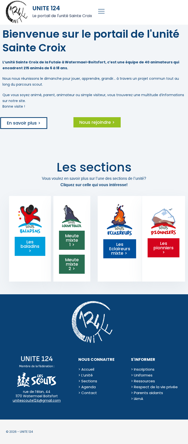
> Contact (87, 392)
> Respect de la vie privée (154, 386)
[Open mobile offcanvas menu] (100, 12)
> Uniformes (142, 375)
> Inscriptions (142, 369)
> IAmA (137, 398)
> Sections (87, 381)
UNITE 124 (46, 8)
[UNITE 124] (17, 12)
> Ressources (143, 381)
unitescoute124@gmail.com (37, 400)
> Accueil (86, 369)
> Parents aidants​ (147, 392)
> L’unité (85, 375)
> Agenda (87, 386)
